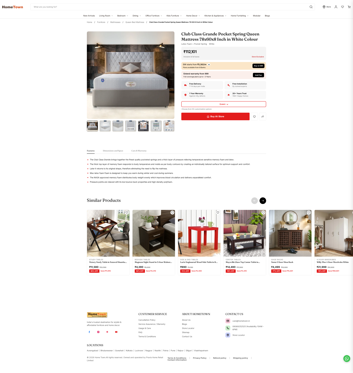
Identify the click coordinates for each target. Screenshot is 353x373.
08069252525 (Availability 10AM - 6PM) (248, 328)
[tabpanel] (176, 170)
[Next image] (125, 233)
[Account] (336, 7)
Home (89, 22)
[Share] (262, 116)
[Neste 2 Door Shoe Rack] (290, 233)
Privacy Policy (199, 358)
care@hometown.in (241, 321)
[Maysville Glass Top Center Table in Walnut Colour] (245, 233)
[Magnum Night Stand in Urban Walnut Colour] (154, 233)
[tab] (91, 151)
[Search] (311, 7)
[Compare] (119, 252)
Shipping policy (240, 358)
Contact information (177, 360)
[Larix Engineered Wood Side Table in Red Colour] (199, 233)
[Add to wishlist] (254, 116)
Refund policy (219, 358)
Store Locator (238, 335)
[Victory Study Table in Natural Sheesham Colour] (108, 233)
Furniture (101, 22)
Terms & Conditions (177, 358)
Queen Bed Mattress (134, 22)
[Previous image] (90, 233)
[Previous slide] (254, 200)
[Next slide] (263, 200)
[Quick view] (96, 252)
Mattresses (115, 22)
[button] (223, 75)
